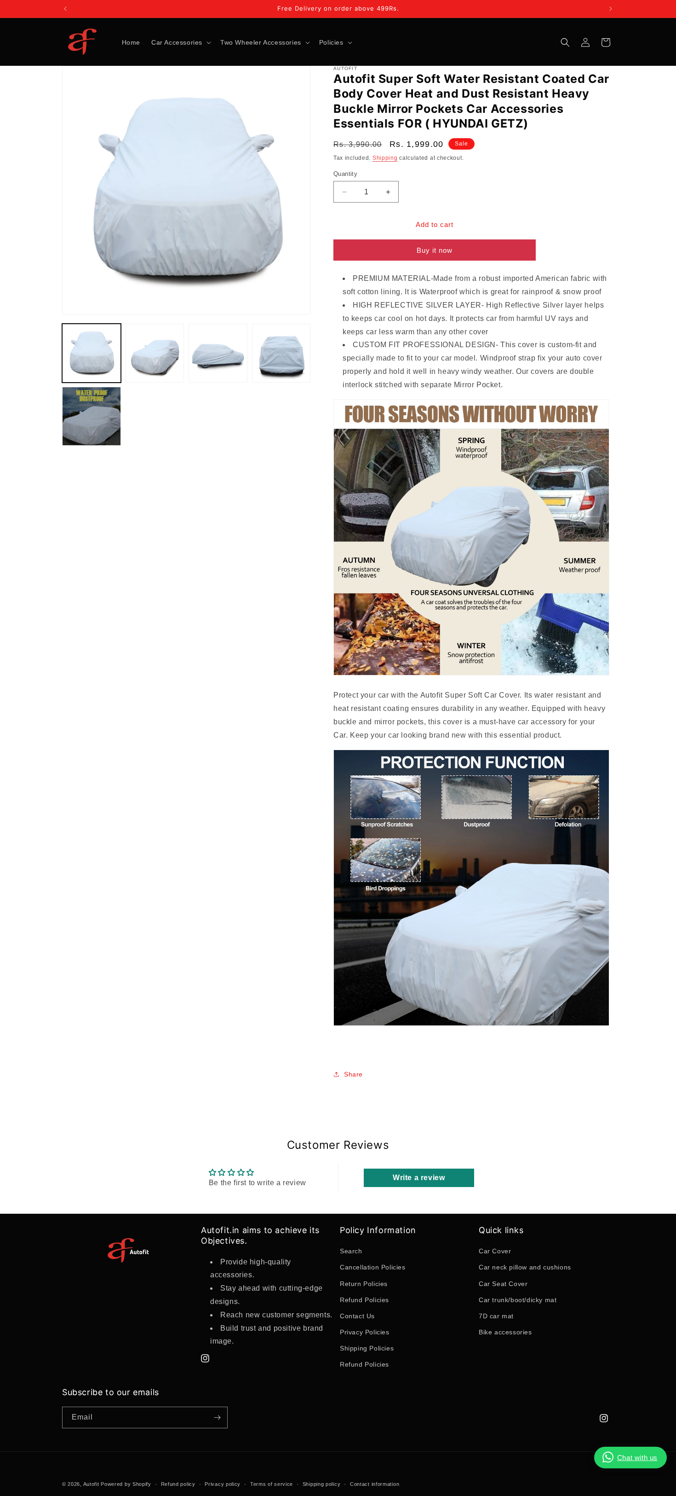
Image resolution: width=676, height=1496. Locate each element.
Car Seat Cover (503, 1283)
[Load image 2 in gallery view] (155, 353)
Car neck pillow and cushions (525, 1267)
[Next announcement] (611, 8)
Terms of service (271, 1484)
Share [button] (353, 1074)
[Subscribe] (217, 1417)
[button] (180, 42)
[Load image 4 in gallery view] (281, 353)
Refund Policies (364, 1300)
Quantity (345, 173)
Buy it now (435, 250)
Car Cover (495, 1251)
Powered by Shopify (126, 1484)
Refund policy (178, 1484)
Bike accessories (505, 1332)
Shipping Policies (367, 1348)
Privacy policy (223, 1484)
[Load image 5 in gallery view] (91, 416)
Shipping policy (322, 1484)
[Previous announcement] (65, 8)
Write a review (419, 1178)
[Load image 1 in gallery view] (91, 353)
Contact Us (357, 1316)
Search (351, 1251)
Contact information (374, 1484)
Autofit (91, 1484)
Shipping (385, 158)
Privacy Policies (365, 1332)
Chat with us (637, 1457)
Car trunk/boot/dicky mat (517, 1300)
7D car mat (496, 1316)
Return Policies (364, 1283)
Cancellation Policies (373, 1267)
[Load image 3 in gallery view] (218, 353)
